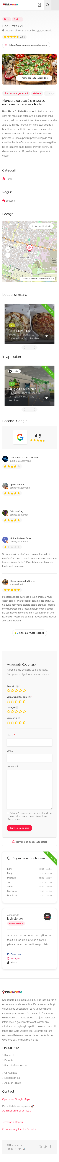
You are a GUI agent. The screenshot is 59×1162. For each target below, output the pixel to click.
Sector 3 (17, 19)
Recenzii (8, 1055)
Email (10, 751)
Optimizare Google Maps (16, 1099)
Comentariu (14, 767)
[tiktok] (45, 1147)
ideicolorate (15, 918)
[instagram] (40, 1147)
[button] (7, 249)
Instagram (16, 958)
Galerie (37, 93)
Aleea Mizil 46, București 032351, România (28, 30)
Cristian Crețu (17, 511)
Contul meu (11, 1072)
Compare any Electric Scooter (19, 1129)
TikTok (14, 962)
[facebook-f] (50, 1147)
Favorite (8, 1060)
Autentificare (39, 5)
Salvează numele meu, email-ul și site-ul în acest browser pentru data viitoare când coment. (29, 816)
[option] (29, 324)
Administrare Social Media (16, 1110)
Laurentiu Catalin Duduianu (24, 457)
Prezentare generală (16, 93)
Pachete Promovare (15, 1065)
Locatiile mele (12, 1077)
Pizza (6, 19)
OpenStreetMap (37, 279)
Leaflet (24, 279)
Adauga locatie (12, 1082)
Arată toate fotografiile (33, 78)
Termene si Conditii (12, 1122)
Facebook (16, 954)
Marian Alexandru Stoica (22, 581)
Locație (50, 93)
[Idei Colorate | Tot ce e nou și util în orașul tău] (10, 4)
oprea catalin (17, 484)
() (22, 37)
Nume (11, 735)
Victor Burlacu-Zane (20, 538)
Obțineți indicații (43, 226)
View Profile (15, 923)
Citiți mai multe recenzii (31, 633)
